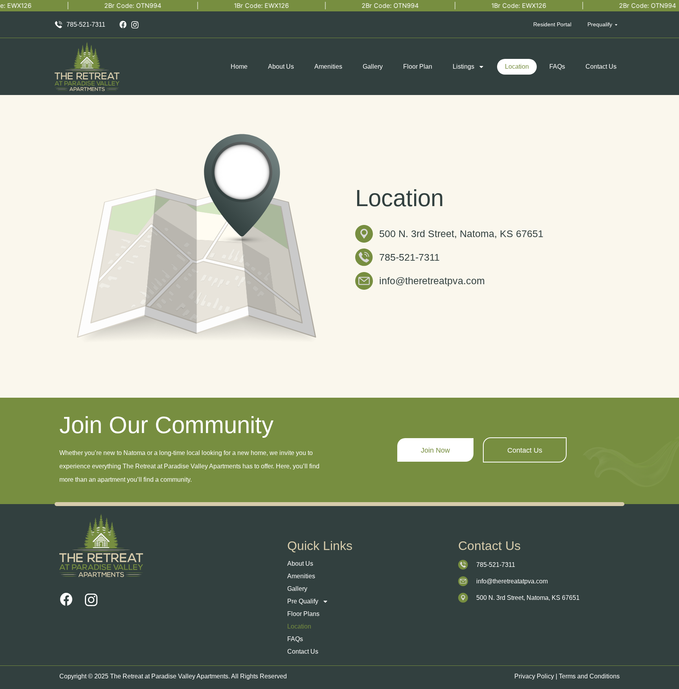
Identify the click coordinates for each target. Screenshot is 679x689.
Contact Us (601, 66)
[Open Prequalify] (616, 24)
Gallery (373, 66)
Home (239, 66)
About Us (281, 66)
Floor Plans (303, 613)
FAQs (557, 66)
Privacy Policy (534, 676)
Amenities (328, 66)
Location (517, 66)
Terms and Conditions (589, 676)
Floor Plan (417, 66)
